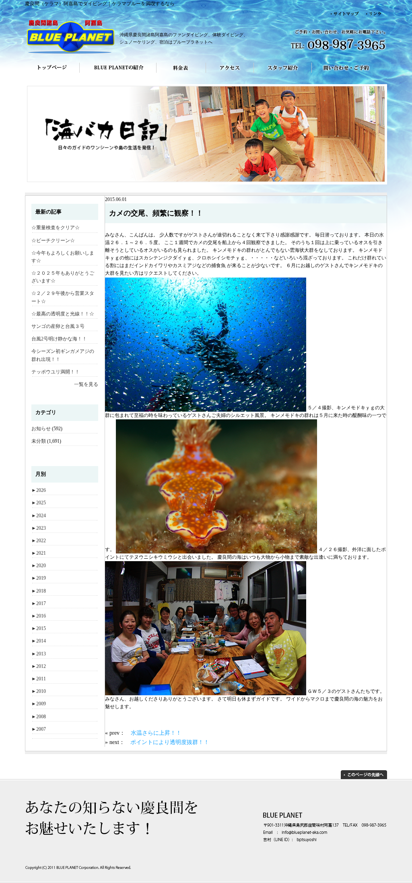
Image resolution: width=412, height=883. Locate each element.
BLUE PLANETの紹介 (118, 73)
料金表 (181, 73)
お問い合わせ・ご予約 (349, 73)
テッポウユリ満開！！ (55, 372)
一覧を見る (86, 384)
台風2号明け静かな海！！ (59, 339)
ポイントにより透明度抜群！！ (169, 742)
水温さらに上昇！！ (156, 733)
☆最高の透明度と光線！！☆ (62, 314)
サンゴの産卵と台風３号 (57, 326)
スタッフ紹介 (283, 73)
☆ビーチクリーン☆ (53, 240)
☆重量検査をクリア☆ (55, 227)
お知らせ (41, 428)
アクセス (230, 73)
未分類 (38, 441)
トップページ (52, 73)
